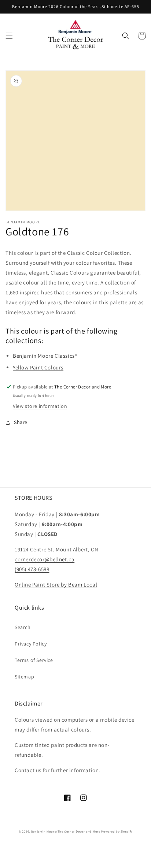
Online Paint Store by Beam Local (56, 584)
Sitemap (24, 676)
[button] (9, 36)
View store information (40, 406)
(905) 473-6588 (32, 569)
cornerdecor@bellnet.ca (44, 559)
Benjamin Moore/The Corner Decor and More (65, 831)
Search (23, 627)
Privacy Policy (31, 643)
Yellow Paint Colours (38, 367)
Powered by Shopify (116, 831)
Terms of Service (34, 660)
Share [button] (20, 422)
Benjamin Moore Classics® (45, 355)
